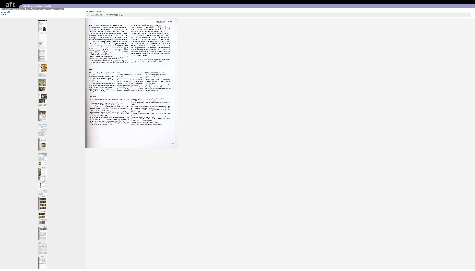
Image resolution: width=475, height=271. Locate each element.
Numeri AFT (6, 9)
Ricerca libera (17, 9)
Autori (33, 9)
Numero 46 (5, 12)
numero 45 (90, 11)
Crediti (60, 9)
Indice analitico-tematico (47, 9)
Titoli (27, 9)
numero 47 (99, 11)
